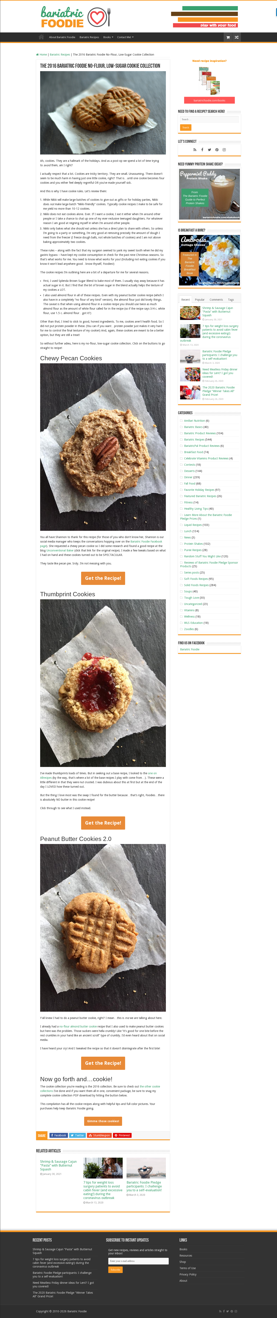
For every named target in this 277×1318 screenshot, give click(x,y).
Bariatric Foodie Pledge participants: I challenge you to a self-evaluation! (144, 1186)
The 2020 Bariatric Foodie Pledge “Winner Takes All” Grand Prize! (218, 391)
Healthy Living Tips (196, 508)
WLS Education (193, 622)
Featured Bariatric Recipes (200, 496)
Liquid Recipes (193, 525)
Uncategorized (193, 604)
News (187, 537)
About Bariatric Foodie (62, 37)
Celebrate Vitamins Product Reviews (206, 458)
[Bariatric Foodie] (138, 16)
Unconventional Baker (60, 550)
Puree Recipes (193, 550)
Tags (231, 299)
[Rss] (195, 150)
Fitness (188, 502)
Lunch (188, 531)
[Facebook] (202, 150)
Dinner (188, 477)
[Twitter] (209, 150)
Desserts (189, 471)
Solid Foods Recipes (196, 585)
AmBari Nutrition (194, 420)
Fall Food (189, 483)
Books (107, 37)
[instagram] (224, 150)
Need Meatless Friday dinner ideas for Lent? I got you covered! (219, 373)
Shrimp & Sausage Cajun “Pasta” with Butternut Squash (58, 1165)
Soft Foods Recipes (196, 578)
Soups (188, 591)
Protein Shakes (193, 543)
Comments (216, 299)
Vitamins (189, 610)
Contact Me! (124, 37)
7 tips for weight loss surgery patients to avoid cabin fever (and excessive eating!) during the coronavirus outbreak (102, 1190)
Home (41, 36)
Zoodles (189, 629)
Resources (185, 1255)
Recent (185, 299)
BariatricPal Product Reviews (202, 445)
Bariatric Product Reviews (200, 433)
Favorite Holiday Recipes (199, 489)
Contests (189, 464)
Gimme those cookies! (103, 1121)
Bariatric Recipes (89, 37)
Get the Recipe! (103, 578)
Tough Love (191, 597)
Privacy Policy (187, 1274)
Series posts (191, 572)
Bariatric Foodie (189, 649)
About (183, 1280)
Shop (182, 1261)
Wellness (189, 616)
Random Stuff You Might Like (202, 556)
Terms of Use (187, 1268)
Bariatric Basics (193, 427)
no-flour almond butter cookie (78, 1026)
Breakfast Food (193, 452)
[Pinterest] (217, 150)
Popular (200, 299)
